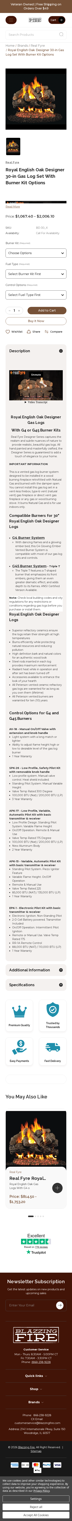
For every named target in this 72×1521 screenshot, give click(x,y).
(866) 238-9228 (41, 1362)
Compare (56, 331)
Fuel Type (18, 264)
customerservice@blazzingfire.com (37, 1423)
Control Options (21, 285)
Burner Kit (18, 243)
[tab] (31, 1216)
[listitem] (36, 1158)
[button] (57, 1188)
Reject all (36, 1507)
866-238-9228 (42, 1415)
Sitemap (36, 1451)
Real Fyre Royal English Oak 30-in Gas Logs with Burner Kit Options (27, 1178)
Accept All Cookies (36, 1515)
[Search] (61, 35)
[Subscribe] (60, 1305)
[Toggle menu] (11, 20)
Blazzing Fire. (26, 1447)
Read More (13, 206)
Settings (36, 1499)
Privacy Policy (41, 1490)
